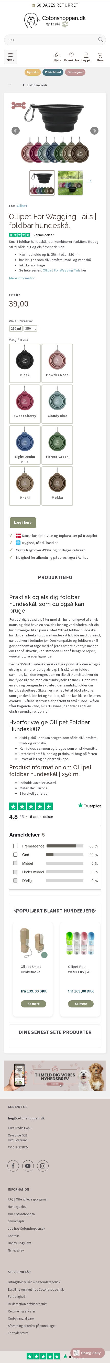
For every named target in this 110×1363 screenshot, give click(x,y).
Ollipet (22, 205)
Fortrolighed (16, 1296)
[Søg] (100, 40)
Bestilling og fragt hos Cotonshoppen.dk (36, 1289)
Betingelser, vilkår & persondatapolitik (34, 1282)
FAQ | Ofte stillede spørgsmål (27, 1199)
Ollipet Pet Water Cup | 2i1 (79, 969)
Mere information (22, 278)
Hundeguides (17, 1207)
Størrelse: (21, 321)
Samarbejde (16, 1221)
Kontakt (13, 1236)
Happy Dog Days (19, 1243)
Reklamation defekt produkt (27, 1304)
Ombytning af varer (21, 1318)
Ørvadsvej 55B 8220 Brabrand (18, 1137)
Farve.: (18, 339)
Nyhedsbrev (16, 1250)
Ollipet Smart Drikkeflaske (31, 969)
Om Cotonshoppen (21, 1214)
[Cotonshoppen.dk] (55, 20)
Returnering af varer (21, 1311)
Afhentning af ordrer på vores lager (32, 1326)
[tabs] (100, 58)
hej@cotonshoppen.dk (26, 1118)
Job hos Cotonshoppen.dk (26, 1228)
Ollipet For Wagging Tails (62, 270)
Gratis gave (75, 72)
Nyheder (32, 72)
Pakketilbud (53, 72)
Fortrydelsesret (18, 1333)
